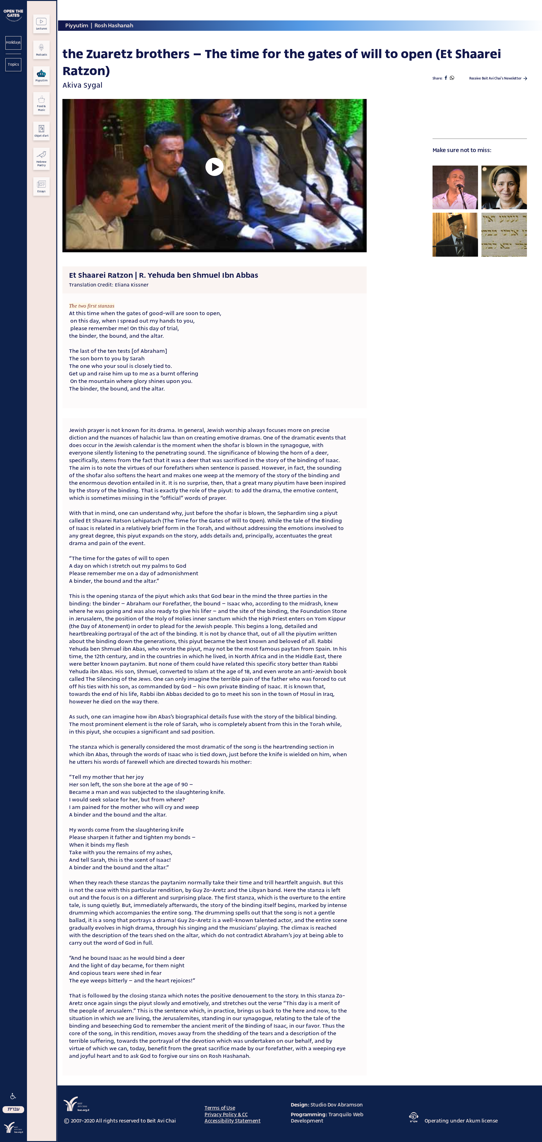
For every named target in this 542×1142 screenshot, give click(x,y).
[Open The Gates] (13, 16)
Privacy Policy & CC (226, 1114)
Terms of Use (220, 1108)
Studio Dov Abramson (337, 1105)
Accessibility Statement (232, 1121)
